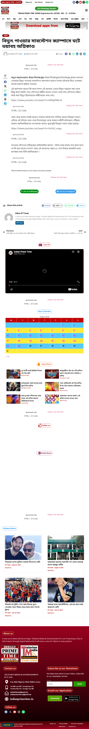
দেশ (3, 19)
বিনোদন (56, 19)
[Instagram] (83, 2)
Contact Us (49, 2)
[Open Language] (12, 725)
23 (74, 341)
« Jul (7, 356)
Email (49, 680)
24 (8, 346)
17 (8, 341)
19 (30, 341)
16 (74, 335)
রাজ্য (14, 19)
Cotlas (21, 726)
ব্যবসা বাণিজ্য (64, 19)
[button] (66, 54)
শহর (25, 19)
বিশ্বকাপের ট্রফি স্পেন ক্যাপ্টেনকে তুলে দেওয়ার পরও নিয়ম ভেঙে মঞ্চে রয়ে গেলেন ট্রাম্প (22, 607)
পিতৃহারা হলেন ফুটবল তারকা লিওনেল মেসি (22, 562)
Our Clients (39, 2)
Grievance (62, 726)
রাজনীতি (48, 19)
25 (19, 346)
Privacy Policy (63, 724)
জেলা (20, 19)
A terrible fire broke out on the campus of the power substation (33, 170)
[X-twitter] (77, 2)
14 (52, 335)
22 (63, 341)
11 (19, 335)
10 (8, 335)
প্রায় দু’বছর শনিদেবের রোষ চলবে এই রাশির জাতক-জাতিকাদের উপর (31, 398)
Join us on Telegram (67, 191)
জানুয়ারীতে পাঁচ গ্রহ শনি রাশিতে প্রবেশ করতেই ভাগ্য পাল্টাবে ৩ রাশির (71, 373)
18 (19, 341)
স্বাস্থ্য (36, 19)
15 (63, 335)
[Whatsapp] (87, 2)
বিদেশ (8, 19)
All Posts (19, 223)
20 (41, 341)
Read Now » (8, 568)
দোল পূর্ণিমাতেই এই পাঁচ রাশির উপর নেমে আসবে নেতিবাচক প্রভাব (70, 386)
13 (41, 335)
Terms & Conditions (77, 724)
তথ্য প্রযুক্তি (75, 19)
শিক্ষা (30, 19)
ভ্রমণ (83, 19)
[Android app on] (66, 698)
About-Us (29, 2)
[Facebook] (74, 2)
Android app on (73, 697)
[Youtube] (80, 2)
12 (30, 335)
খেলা (42, 19)
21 (52, 341)
